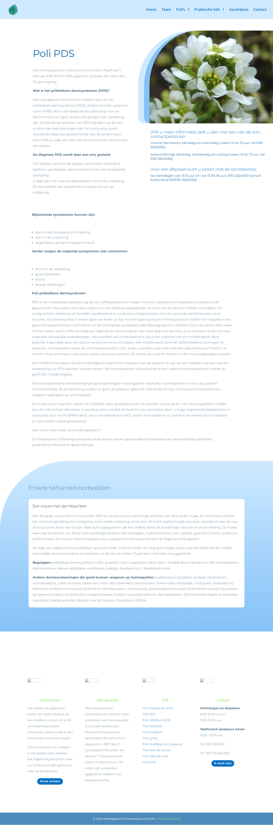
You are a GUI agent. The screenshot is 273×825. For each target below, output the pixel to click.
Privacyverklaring (168, 819)
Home (151, 10)
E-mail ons (222, 763)
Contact (260, 10)
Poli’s (180, 10)
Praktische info (207, 10)
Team (166, 10)
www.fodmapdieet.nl (83, 430)
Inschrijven (238, 10)
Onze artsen (50, 781)
